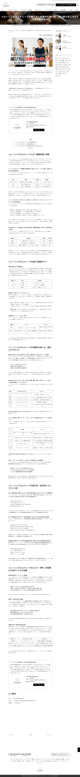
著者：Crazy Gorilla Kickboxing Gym (46, 35)
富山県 (64, 66)
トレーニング (44, 109)
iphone (69, 60)
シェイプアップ (58, 75)
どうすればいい (65, 64)
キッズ (57, 71)
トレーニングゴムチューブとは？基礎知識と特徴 (26, 142)
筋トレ (67, 62)
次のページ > (49, 734)
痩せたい (60, 64)
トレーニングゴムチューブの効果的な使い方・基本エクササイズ (29, 145)
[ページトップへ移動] (71, 754)
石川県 (60, 62)
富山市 (67, 66)
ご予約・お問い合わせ (38, 130)
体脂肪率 (63, 62)
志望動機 (62, 60)
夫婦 (56, 73)
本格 (65, 73)
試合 (59, 71)
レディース (60, 58)
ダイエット (64, 58)
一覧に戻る (30, 734)
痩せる (57, 64)
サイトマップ (40, 762)
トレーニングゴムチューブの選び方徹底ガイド (25, 144)
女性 (56, 58)
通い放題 (59, 73)
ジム (68, 58)
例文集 (66, 60)
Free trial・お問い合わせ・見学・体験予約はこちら (66, 4)
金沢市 (61, 66)
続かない (57, 66)
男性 (67, 71)
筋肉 (63, 73)
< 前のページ (11, 734)
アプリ (57, 62)
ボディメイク (64, 71)
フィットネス (58, 60)
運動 (69, 64)
